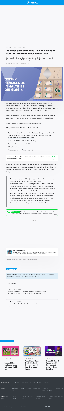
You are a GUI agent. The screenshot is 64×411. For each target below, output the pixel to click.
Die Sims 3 (32, 382)
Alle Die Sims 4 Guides (32, 259)
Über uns (3, 388)
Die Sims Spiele (5, 382)
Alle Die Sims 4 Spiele (21, 259)
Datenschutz (59, 388)
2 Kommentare (24, 63)
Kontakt (22, 388)
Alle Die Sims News (11, 259)
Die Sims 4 (25, 382)
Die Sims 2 (39, 382)
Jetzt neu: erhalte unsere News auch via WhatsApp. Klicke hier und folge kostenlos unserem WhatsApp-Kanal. (28, 157)
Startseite (8, 47)
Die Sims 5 (17, 382)
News (14, 47)
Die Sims (46, 382)
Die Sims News (21, 47)
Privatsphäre (36, 388)
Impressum (28, 388)
